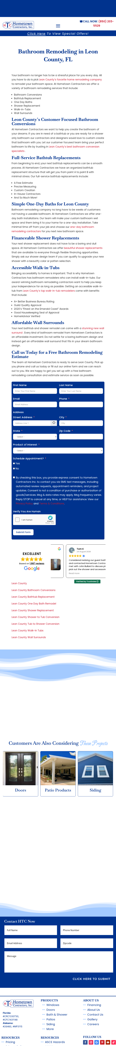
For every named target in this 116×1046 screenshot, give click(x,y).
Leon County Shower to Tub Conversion (35, 617)
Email (16, 398)
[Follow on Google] (96, 1042)
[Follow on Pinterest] (102, 1042)
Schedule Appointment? (28, 458)
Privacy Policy (24, 503)
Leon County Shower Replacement (33, 610)
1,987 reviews (37, 563)
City (61, 417)
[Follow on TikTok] (113, 1042)
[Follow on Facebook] (85, 1042)
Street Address (22, 417)
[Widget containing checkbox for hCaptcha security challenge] (34, 519)
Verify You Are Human (27, 511)
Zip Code (64, 431)
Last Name (66, 385)
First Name (20, 385)
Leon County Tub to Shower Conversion (35, 624)
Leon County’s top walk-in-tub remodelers (49, 290)
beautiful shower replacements (83, 248)
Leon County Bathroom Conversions (33, 590)
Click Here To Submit (91, 979)
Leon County (19, 583)
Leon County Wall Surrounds (29, 637)
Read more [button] (60, 573)
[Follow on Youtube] (108, 1042)
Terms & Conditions (51, 503)
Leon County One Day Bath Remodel (34, 603)
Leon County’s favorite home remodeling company (70, 79)
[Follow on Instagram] (91, 1042)
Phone (63, 398)
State (16, 431)
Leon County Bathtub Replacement (33, 597)
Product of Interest (25, 444)
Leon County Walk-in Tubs (27, 630)
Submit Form (23, 532)
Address (18, 412)
